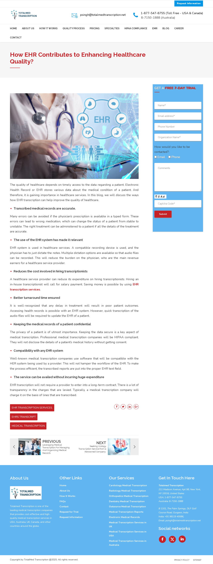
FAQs (63, 501)
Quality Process (74, 28)
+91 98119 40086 (173, 516)
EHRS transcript (24, 417)
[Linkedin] (182, 538)
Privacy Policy (181, 560)
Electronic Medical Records (124, 517)
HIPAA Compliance (135, 28)
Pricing (95, 28)
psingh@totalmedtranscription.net (183, 520)
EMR (154, 28)
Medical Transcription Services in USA (127, 533)
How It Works (48, 28)
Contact (16, 37)
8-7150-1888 (175, 501)
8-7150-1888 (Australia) (158, 18)
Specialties (112, 28)
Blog (165, 28)
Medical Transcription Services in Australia (127, 543)
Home (13, 28)
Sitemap (197, 560)
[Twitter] (172, 538)
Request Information (71, 517)
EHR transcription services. (32, 408)
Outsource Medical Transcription (127, 506)
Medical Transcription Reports (126, 511)
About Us (28, 28)
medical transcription (28, 426)
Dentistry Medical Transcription (127, 501)
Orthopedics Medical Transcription (128, 496)
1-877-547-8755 (173, 497)
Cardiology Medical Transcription (128, 485)
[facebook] (162, 538)
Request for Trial (69, 511)
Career (179, 28)
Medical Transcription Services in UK (127, 524)
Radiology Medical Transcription (127, 490)
